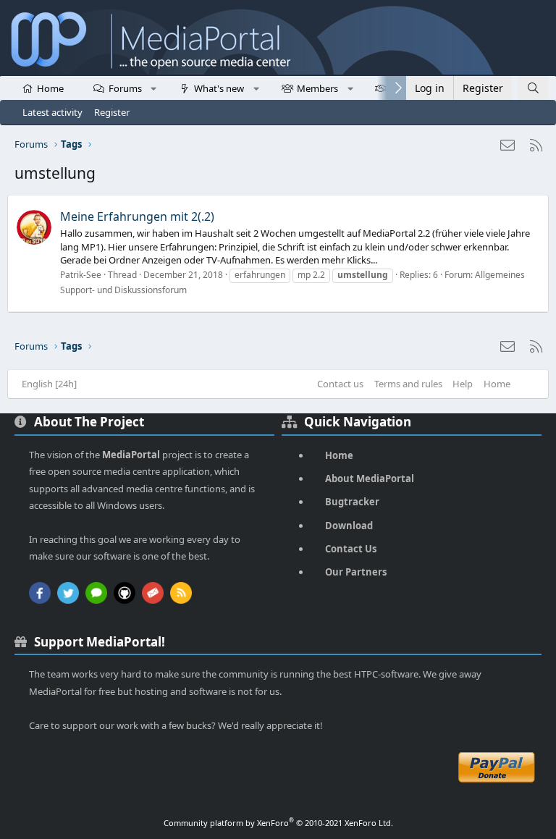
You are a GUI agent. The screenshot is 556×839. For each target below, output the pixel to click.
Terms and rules (408, 383)
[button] (153, 87)
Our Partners (356, 571)
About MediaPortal (369, 478)
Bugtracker (352, 501)
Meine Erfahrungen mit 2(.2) (137, 216)
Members (317, 88)
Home (50, 88)
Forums (125, 88)
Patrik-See (80, 275)
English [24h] (49, 383)
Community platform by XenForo (278, 822)
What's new (219, 88)
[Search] (533, 88)
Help (462, 383)
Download (349, 525)
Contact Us (350, 548)
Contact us (340, 383)
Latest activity (52, 112)
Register (112, 112)
